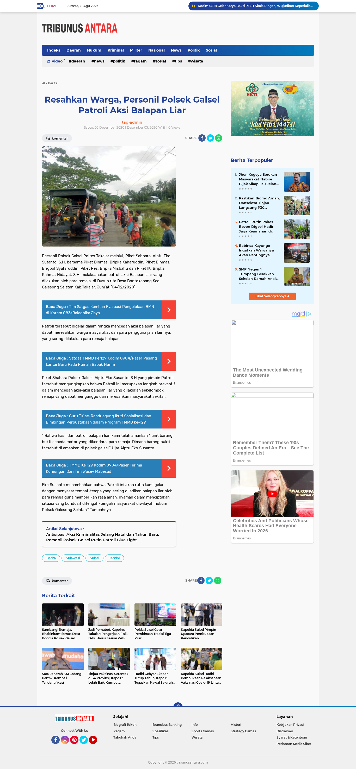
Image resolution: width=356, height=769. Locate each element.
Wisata (197, 61)
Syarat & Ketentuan (292, 737)
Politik (194, 50)
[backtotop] (178, 707)
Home (52, 6)
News (176, 50)
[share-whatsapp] (218, 138)
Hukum (94, 50)
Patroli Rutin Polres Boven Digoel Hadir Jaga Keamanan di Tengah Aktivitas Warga (256, 227)
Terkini (114, 558)
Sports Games (203, 731)
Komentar (59, 138)
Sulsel (94, 558)
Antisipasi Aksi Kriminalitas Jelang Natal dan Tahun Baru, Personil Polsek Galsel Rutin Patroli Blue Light (102, 537)
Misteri (236, 725)
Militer (136, 50)
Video (57, 61)
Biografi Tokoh (125, 725)
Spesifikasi (160, 731)
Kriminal (116, 50)
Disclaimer (285, 731)
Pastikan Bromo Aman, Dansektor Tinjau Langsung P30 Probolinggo (259, 203)
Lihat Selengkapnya (271, 296)
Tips (178, 61)
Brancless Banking (167, 725)
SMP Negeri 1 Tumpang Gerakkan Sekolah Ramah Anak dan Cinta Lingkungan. (259, 274)
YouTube (96, 746)
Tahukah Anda (124, 737)
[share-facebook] (202, 138)
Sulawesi (73, 558)
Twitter (86, 746)
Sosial (211, 50)
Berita (51, 558)
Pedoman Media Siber (294, 744)
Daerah (73, 50)
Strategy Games (243, 731)
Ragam (140, 61)
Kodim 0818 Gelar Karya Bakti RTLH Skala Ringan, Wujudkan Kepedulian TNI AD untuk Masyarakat (256, 6)
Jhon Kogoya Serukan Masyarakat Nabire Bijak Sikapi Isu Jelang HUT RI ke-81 (259, 179)
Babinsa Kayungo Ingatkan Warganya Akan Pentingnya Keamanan (256, 250)
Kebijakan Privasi (290, 725)
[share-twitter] (210, 138)
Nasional (156, 50)
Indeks (53, 50)
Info (195, 725)
